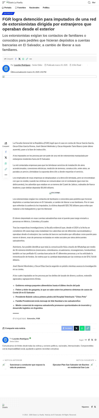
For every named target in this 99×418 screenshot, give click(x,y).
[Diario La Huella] (14, 2)
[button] (4, 2)
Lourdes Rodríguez (22, 65)
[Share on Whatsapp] (23, 59)
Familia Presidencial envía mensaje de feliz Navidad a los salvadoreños (48, 301)
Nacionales (8, 13)
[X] (92, 340)
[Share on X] (19, 59)
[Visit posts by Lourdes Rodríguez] (6, 68)
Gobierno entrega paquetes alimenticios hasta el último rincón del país (48, 285)
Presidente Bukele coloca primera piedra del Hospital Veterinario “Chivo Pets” (51, 297)
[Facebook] (89, 340)
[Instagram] (95, 340)
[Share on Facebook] (15, 59)
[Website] (86, 340)
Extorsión (31, 318)
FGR (38, 318)
